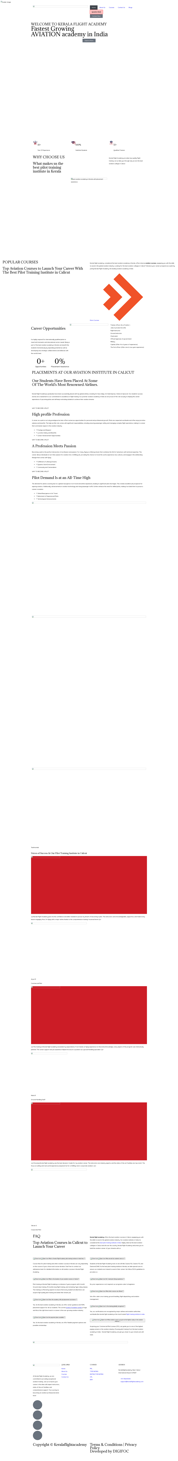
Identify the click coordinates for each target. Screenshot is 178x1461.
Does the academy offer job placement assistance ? (63, 1299)
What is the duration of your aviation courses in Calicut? (64, 1279)
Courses (111, 7)
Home (94, 7)
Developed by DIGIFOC (109, 1451)
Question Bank (97, 12)
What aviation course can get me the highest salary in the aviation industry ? (125, 1320)
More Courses (94, 320)
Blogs (130, 7)
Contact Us (121, 7)
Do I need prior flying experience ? (115, 1279)
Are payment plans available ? (57, 1317)
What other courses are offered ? (114, 1291)
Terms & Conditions (106, 1444)
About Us (102, 7)
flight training (135, 1314)
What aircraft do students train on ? (115, 1258)
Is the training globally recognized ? (115, 1306)
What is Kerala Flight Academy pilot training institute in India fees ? (67, 1258)
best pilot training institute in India (110, 1243)
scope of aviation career (74, 1307)
